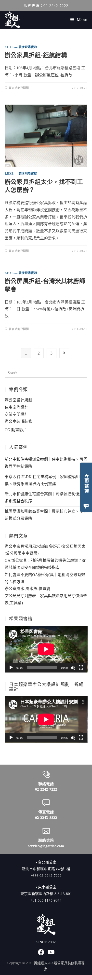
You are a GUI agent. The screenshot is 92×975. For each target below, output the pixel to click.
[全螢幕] (81, 667)
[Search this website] (46, 372)
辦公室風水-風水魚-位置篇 (27, 589)
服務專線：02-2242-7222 (46, 6)
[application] (46, 649)
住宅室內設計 (16, 407)
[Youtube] (51, 952)
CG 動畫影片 (16, 430)
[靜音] (73, 667)
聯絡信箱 (46, 840)
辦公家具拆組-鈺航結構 (36, 55)
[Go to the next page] (64, 353)
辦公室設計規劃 (18, 400)
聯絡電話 (46, 784)
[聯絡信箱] (46, 831)
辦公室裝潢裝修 (18, 421)
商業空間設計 (16, 414)
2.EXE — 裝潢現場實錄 (21, 47)
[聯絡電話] (46, 774)
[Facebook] (41, 952)
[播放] (11, 667)
